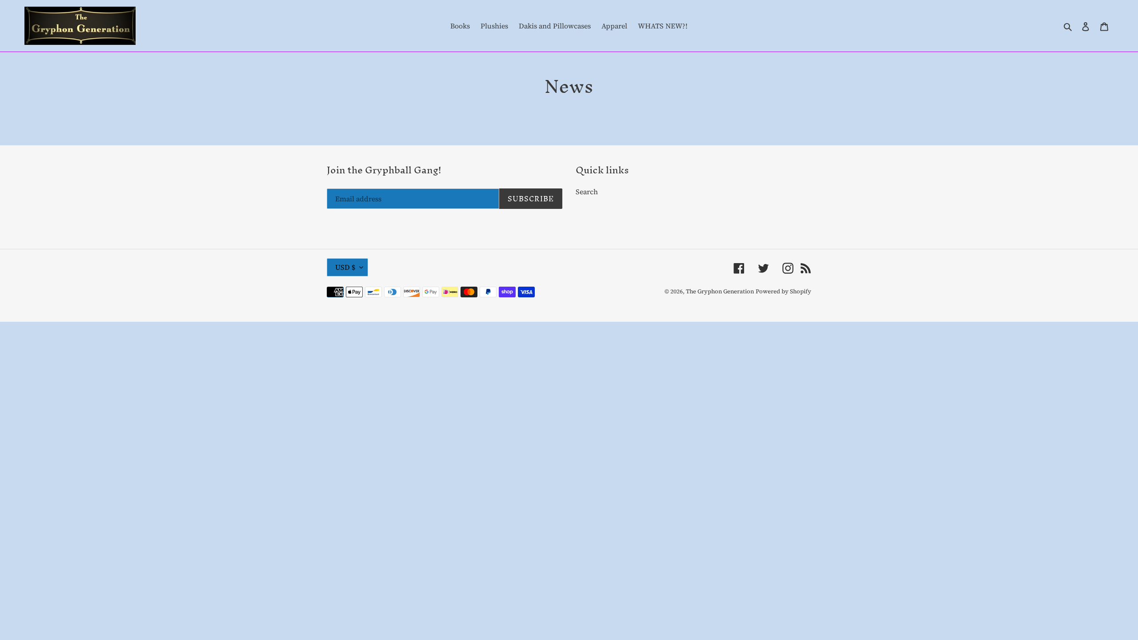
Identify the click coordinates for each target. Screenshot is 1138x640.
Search (587, 191)
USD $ (345, 267)
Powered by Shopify (783, 291)
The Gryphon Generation (720, 291)
